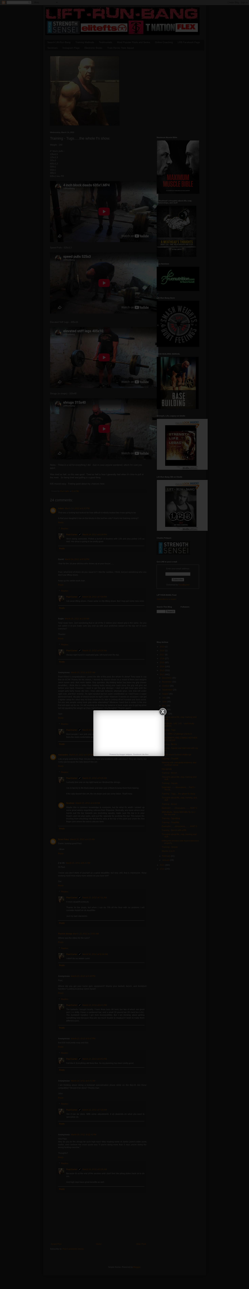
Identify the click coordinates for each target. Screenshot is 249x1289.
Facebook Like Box (140, 754)
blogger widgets (125, 754)
